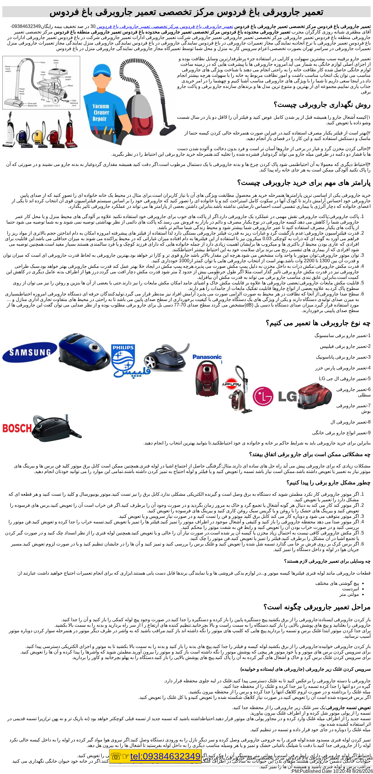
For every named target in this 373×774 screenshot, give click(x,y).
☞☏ (155, 756)
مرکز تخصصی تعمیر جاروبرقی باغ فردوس (137, 26)
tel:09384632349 (165, 756)
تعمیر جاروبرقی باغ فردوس (206, 26)
